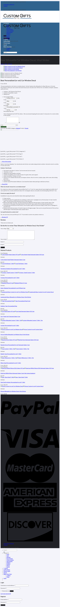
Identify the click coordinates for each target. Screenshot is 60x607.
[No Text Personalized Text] (11, 109)
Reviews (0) (5, 217)
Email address (4, 599)
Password (3, 588)
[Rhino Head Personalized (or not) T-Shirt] (17, 357)
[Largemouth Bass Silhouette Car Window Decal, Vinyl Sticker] (27, 292)
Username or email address (8, 585)
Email (2, 244)
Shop (6, 64)
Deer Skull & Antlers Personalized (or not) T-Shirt (13, 382)
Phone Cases (7, 43)
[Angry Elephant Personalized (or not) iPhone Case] (14, 283)
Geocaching (9, 32)
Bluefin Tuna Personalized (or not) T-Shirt (11, 354)
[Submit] (4, 54)
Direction (6, 105)
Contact (5, 6)
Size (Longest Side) (8, 96)
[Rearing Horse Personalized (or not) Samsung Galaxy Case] (20, 339)
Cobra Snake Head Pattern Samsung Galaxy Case (13, 259)
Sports (8, 37)
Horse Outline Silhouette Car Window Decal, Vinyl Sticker (15, 334)
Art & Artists (9, 29)
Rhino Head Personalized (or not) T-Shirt (11, 363)
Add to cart (3, 126)
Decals (5, 45)
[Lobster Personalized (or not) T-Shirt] (22, 320)
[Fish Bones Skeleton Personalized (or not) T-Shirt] (14, 263)
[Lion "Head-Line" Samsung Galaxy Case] (17, 311)
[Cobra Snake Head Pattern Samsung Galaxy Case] (22, 254)
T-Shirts (6, 39)
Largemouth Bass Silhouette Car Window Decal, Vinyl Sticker (16, 297)
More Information (6, 161)
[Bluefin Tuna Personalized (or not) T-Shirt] (15, 348)
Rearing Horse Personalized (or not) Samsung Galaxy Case (15, 345)
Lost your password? (6, 593)
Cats (7, 26)
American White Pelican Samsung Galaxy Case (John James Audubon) (18, 373)
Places (8, 36)
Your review (4, 239)
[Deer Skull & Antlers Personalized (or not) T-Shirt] (14, 377)
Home (2, 64)
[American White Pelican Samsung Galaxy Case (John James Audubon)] (27, 368)
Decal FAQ (4, 184)
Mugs (7, 50)
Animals (8, 28)
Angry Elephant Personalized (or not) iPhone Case (13, 288)
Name (2, 241)
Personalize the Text (9, 111)
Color (5, 99)
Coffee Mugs (7, 41)
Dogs (7, 25)
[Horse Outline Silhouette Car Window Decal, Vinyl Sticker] (21, 329)
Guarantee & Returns (9, 4)
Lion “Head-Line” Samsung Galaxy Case (10, 316)
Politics (8, 35)
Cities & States (10, 30)
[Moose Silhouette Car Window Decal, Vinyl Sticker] (22, 386)
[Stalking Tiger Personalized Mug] (15, 301)
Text (5, 108)
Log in (11, 591)
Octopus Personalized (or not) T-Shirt (10, 277)
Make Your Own (8, 46)
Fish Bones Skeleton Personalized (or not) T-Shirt (13, 268)
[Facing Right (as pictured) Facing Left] (12, 107)
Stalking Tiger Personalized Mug (9, 306)
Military (8, 33)
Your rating (4, 228)
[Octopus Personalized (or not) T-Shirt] (18, 272)
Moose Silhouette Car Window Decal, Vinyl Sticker (13, 391)
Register (3, 605)
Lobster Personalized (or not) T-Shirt (10, 325)
